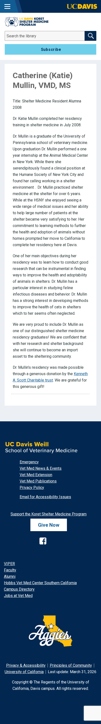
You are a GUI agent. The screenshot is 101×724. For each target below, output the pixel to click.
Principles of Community (71, 665)
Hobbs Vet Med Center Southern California (40, 583)
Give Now (48, 525)
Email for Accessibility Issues (45, 497)
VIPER (9, 563)
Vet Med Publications (38, 481)
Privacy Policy (32, 487)
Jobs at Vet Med (18, 595)
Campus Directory (19, 589)
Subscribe (51, 49)
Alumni (9, 576)
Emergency (29, 462)
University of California (24, 671)
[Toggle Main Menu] (7, 6)
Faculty (10, 570)
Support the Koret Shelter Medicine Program (49, 514)
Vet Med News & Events (41, 468)
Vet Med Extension (36, 474)
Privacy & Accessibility (26, 665)
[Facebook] (39, 537)
